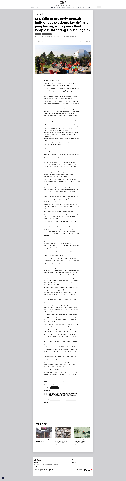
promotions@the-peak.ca (49, 470)
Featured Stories (38, 34)
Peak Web (38, 441)
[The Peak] (63, 2)
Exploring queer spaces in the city (44, 439)
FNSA (57, 381)
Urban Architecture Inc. (67, 383)
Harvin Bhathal (61, 381)
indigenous (65, 381)
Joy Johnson (69, 381)
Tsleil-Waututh (61, 383)
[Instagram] (36, 466)
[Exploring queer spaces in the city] (44, 432)
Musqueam (73, 381)
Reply (48, 399)
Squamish (53, 383)
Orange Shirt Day (47, 383)
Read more (56, 444)
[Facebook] (51, 387)
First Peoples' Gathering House (51, 381)
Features (43, 34)
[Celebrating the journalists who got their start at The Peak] (63, 432)
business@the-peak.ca (48, 469)
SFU (50, 383)
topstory (57, 383)
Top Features (49, 34)
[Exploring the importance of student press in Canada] (82, 432)
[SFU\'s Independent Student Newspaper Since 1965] (48, 461)
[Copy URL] (57, 387)
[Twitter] (54, 387)
